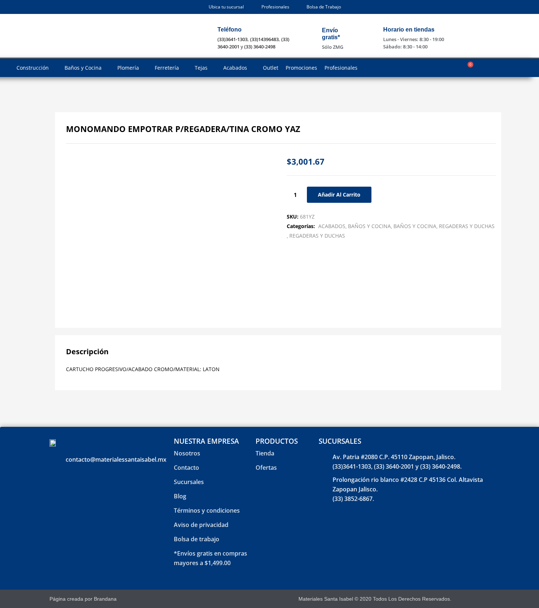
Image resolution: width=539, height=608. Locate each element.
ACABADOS (331, 226)
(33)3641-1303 (232, 39)
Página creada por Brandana (83, 599)
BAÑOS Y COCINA (369, 226)
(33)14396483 (264, 39)
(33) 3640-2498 (259, 46)
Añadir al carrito (339, 194)
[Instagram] (479, 599)
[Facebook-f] (467, 599)
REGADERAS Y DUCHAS (467, 226)
